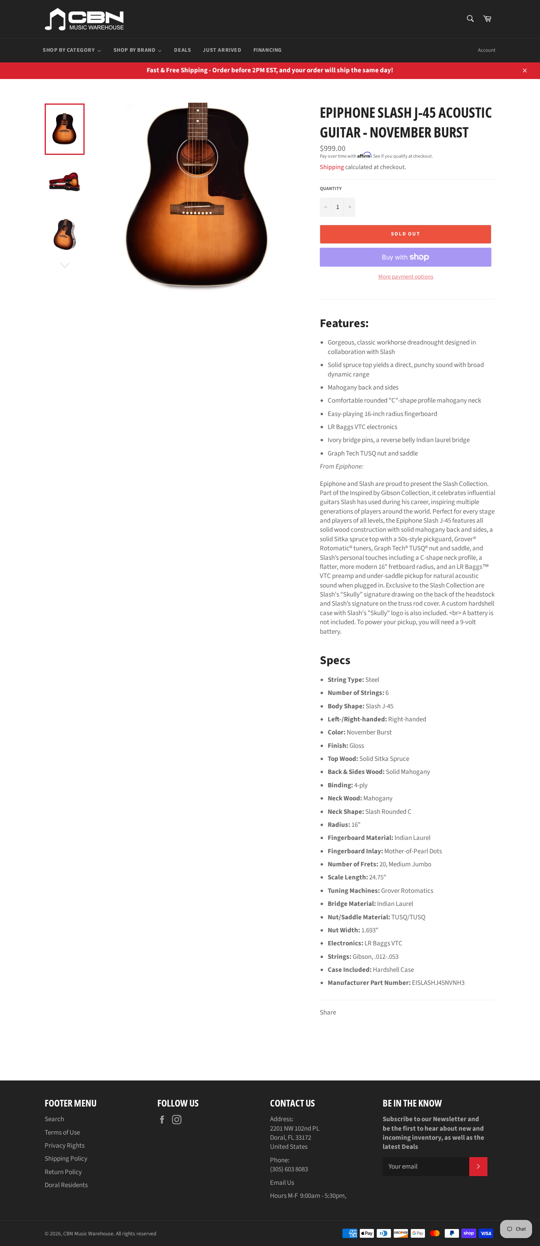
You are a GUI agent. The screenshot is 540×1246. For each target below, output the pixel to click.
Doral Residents (66, 1185)
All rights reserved (136, 1233)
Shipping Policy (66, 1158)
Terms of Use (62, 1132)
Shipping (332, 167)
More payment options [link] (405, 277)
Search (54, 1119)
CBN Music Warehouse (88, 1233)
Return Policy (63, 1172)
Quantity (331, 189)
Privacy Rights (65, 1145)
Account (486, 50)
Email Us (282, 1183)
